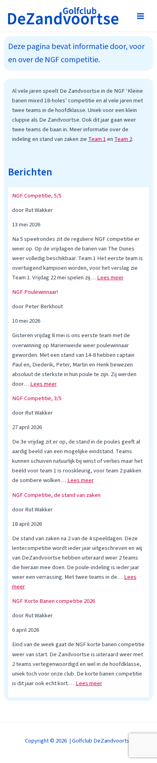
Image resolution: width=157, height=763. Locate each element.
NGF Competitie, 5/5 (37, 195)
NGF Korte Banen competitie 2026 (53, 601)
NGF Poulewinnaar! (35, 292)
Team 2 (123, 139)
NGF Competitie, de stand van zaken (56, 495)
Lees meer (110, 277)
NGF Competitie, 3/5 (37, 398)
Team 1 (97, 139)
